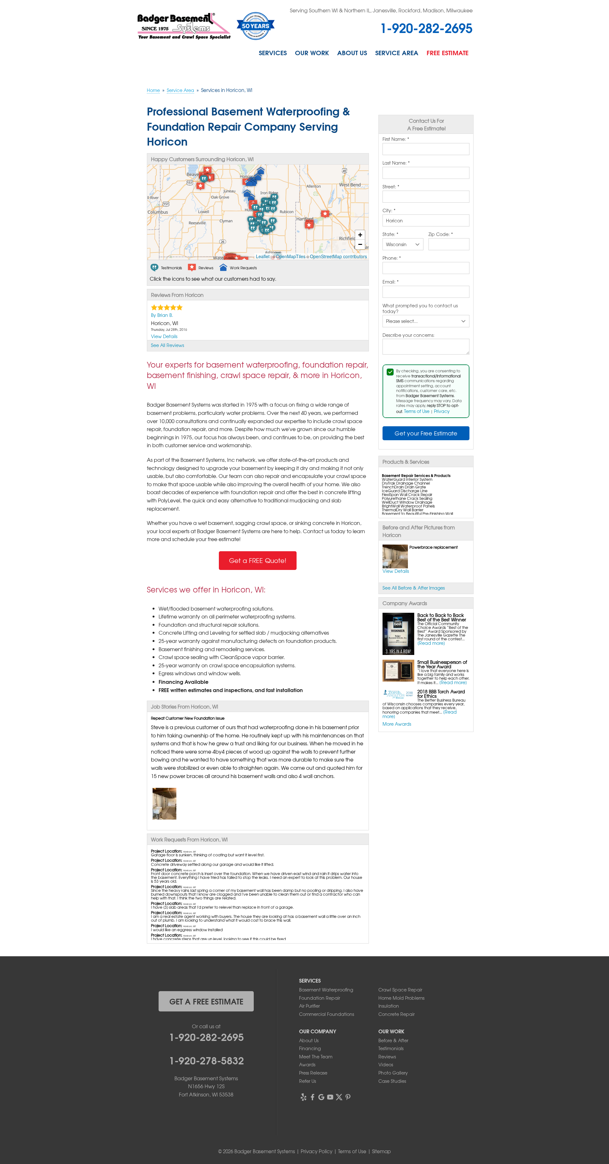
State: (390, 234)
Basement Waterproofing (326, 989)
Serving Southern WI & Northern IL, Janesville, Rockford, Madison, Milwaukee (381, 10)
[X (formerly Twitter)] (339, 1097)
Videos (385, 1064)
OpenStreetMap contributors (338, 256)
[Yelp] (303, 1097)
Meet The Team (315, 1056)
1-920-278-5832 (206, 1060)
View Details (396, 571)
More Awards (397, 724)
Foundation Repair (319, 998)
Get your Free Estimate (426, 433)
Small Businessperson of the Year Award (442, 664)
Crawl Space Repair (400, 989)
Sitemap (381, 1151)
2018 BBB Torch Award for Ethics (441, 693)
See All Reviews (167, 345)
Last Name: (396, 163)
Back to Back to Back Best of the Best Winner (441, 617)
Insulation (388, 1006)
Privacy (442, 411)
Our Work (312, 52)
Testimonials (390, 1048)
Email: (391, 282)
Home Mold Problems (401, 998)
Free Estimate (447, 52)
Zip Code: (441, 234)
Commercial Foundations (326, 1014)
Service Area (396, 52)
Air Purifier (309, 1006)
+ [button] (360, 235)
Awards (307, 1064)
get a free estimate (206, 1001)
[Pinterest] (348, 1097)
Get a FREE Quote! (257, 560)
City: (389, 210)
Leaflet (263, 256)
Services (273, 52)
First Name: (396, 139)
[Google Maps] (321, 1097)
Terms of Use (416, 411)
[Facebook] (312, 1097)
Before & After (393, 1040)
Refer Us (307, 1081)
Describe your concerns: (409, 335)
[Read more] (431, 643)
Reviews (387, 1056)
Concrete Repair (396, 1014)
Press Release (313, 1072)
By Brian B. (162, 315)
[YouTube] (330, 1097)
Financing (310, 1048)
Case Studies (392, 1081)
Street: (391, 187)
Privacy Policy (316, 1151)
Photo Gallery (393, 1072)
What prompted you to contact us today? (420, 308)
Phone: (392, 258)
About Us (352, 52)
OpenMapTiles (290, 256)
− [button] (360, 244)
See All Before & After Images (414, 588)
